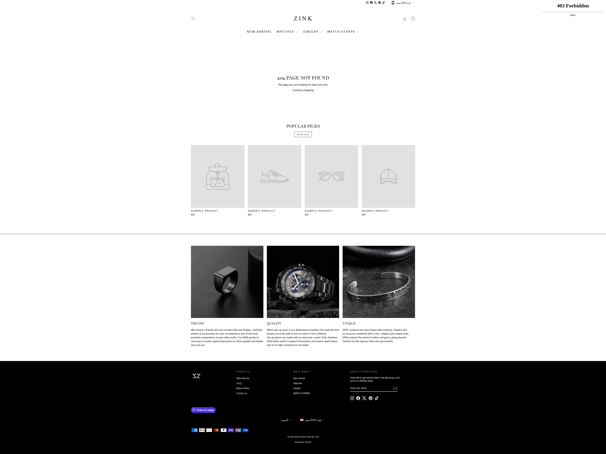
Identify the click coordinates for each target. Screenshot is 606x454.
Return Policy (242, 388)
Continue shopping (303, 89)
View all (303, 134)
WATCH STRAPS (342, 31)
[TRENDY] (227, 282)
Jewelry (311, 31)
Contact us (241, 393)
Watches (286, 31)
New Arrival (259, 31)
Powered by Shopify (303, 442)
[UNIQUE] (379, 282)
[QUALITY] (303, 282)
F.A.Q (239, 383)
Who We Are (242, 378)
